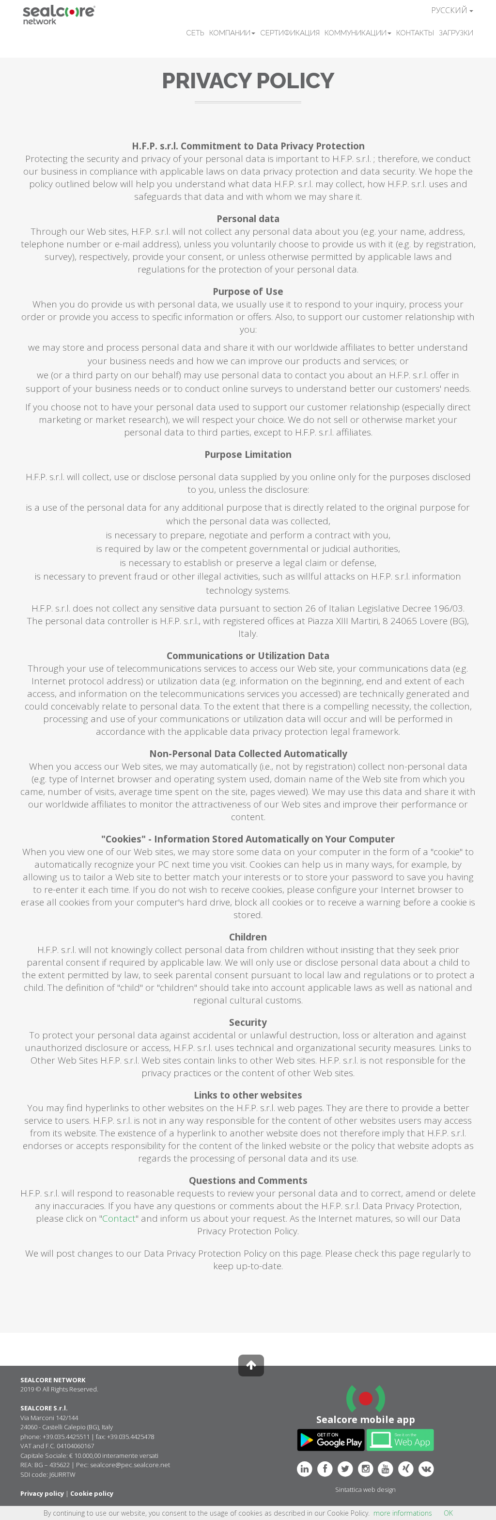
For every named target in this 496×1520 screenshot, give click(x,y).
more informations (402, 1513)
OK (448, 1513)
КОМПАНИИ (229, 33)
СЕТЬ (195, 33)
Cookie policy (91, 1493)
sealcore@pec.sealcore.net (130, 1464)
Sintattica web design (365, 1489)
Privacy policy (42, 1493)
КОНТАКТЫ (415, 33)
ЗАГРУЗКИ (456, 33)
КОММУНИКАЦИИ (356, 33)
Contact (119, 1218)
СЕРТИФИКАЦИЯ (290, 33)
